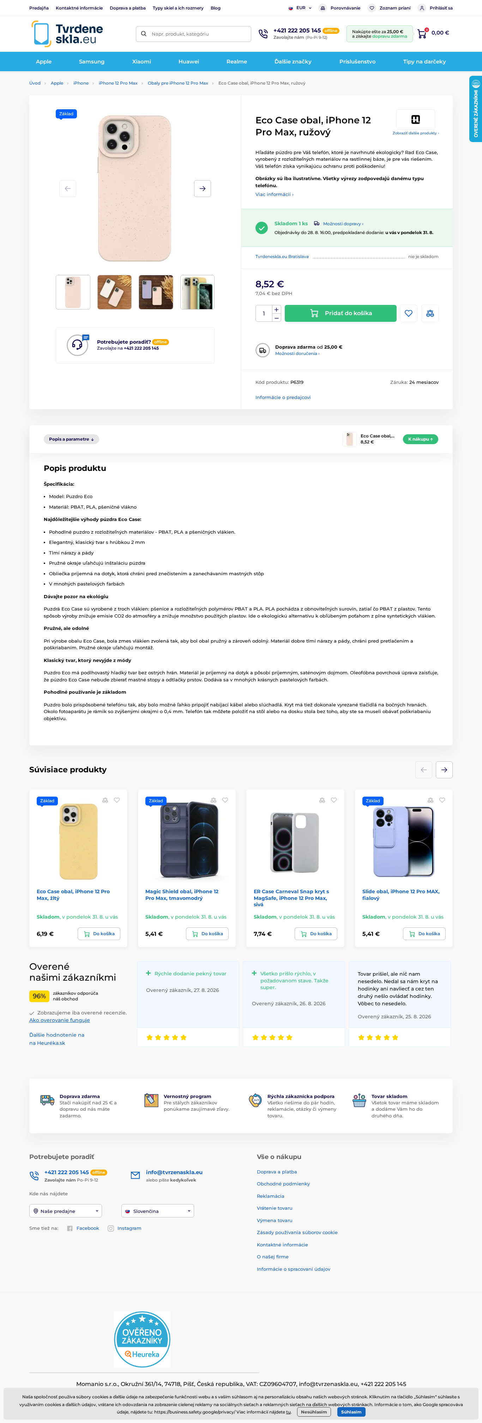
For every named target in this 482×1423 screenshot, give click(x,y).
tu (288, 1412)
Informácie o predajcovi (283, 397)
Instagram (129, 1228)
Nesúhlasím (314, 1412)
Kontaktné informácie (79, 8)
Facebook (88, 1228)
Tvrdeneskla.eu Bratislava (282, 256)
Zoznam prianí (395, 8)
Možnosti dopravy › (343, 223)
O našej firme (273, 1256)
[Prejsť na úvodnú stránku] (67, 34)
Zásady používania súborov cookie (297, 1232)
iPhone (81, 83)
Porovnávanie (345, 8)
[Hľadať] (144, 34)
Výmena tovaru (275, 1220)
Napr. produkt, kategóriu (180, 34)
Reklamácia (270, 1196)
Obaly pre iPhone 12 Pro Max (178, 83)
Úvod (35, 83)
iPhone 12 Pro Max (118, 83)
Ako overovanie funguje (59, 1020)
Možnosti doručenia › (297, 353)
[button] (202, 188)
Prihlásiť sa (441, 8)
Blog (216, 8)
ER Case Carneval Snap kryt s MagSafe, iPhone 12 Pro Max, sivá (291, 897)
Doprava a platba (128, 8)
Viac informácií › (274, 194)
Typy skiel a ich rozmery (178, 8)
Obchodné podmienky (283, 1183)
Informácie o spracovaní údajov (293, 1269)
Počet (264, 313)
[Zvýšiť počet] (276, 309)
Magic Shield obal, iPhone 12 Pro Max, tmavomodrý (181, 894)
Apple (57, 83)
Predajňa (39, 8)
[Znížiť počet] (276, 317)
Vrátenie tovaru (275, 1208)
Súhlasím (351, 1412)
